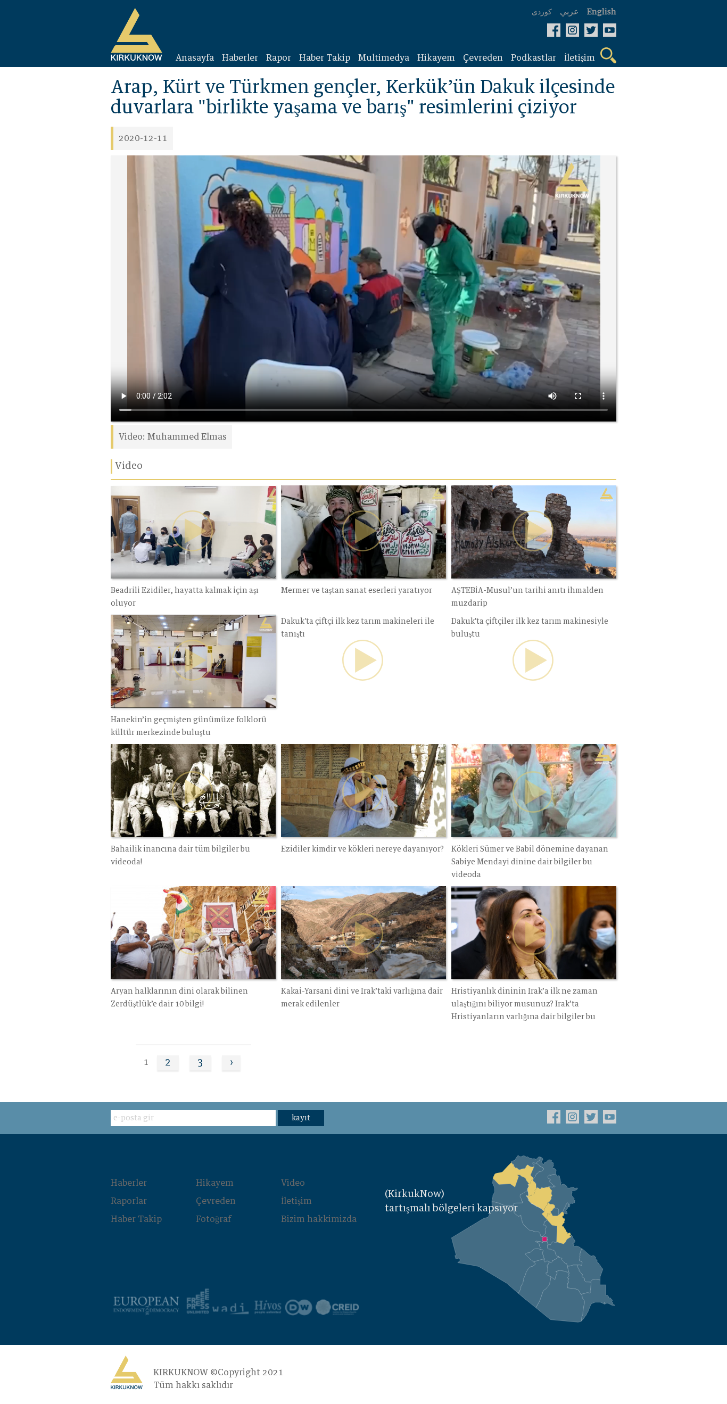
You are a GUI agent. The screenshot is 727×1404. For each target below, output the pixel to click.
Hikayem (215, 1183)
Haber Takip (136, 1219)
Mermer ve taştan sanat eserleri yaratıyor (356, 590)
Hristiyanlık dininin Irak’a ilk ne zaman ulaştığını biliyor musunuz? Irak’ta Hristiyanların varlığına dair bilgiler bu (524, 1004)
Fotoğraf (213, 1219)
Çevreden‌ (216, 1201)
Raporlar (129, 1201)
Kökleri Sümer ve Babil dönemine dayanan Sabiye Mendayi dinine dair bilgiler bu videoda (529, 862)
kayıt (301, 1118)
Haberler (129, 1183)
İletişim (296, 1201)
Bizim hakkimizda (319, 1219)
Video (293, 1183)
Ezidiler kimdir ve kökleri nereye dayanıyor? (362, 849)
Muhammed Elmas (187, 437)
